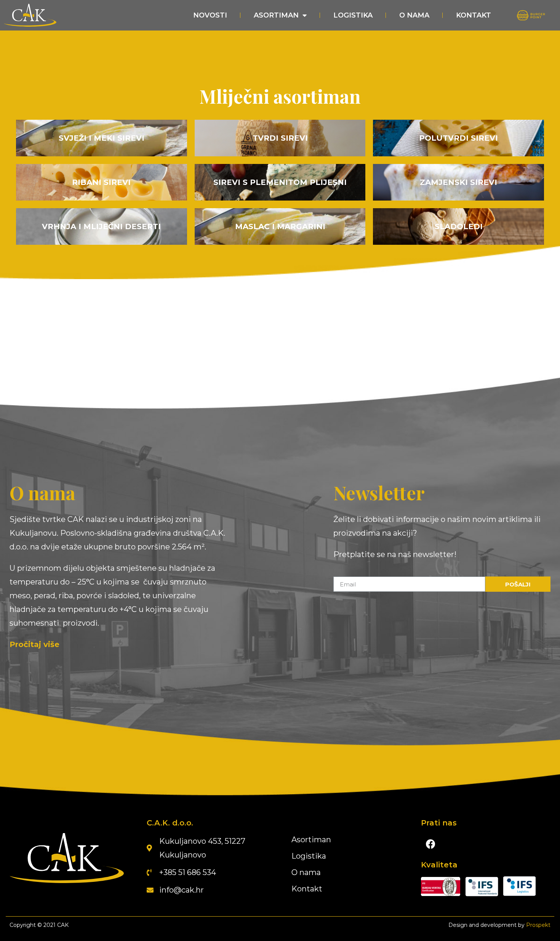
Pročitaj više (34, 644)
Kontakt (473, 15)
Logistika (353, 15)
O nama (414, 15)
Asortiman (276, 15)
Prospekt (538, 925)
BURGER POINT (530, 15)
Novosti (210, 15)
